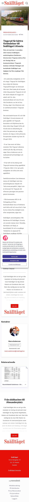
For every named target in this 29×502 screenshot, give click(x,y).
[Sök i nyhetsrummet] (26, 3)
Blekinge (6, 268)
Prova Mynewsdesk (14, 491)
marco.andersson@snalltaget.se (14, 351)
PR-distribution (14, 488)
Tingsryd (11, 268)
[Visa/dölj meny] (3, 3)
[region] (14, 251)
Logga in (14, 499)
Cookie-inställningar (14, 264)
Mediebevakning (14, 485)
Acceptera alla (14, 260)
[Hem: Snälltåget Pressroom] (14, 3)
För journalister (14, 493)
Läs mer (14, 306)
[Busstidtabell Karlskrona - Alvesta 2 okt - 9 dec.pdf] (14, 374)
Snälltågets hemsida (14, 470)
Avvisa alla (14, 256)
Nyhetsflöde (15, 496)
